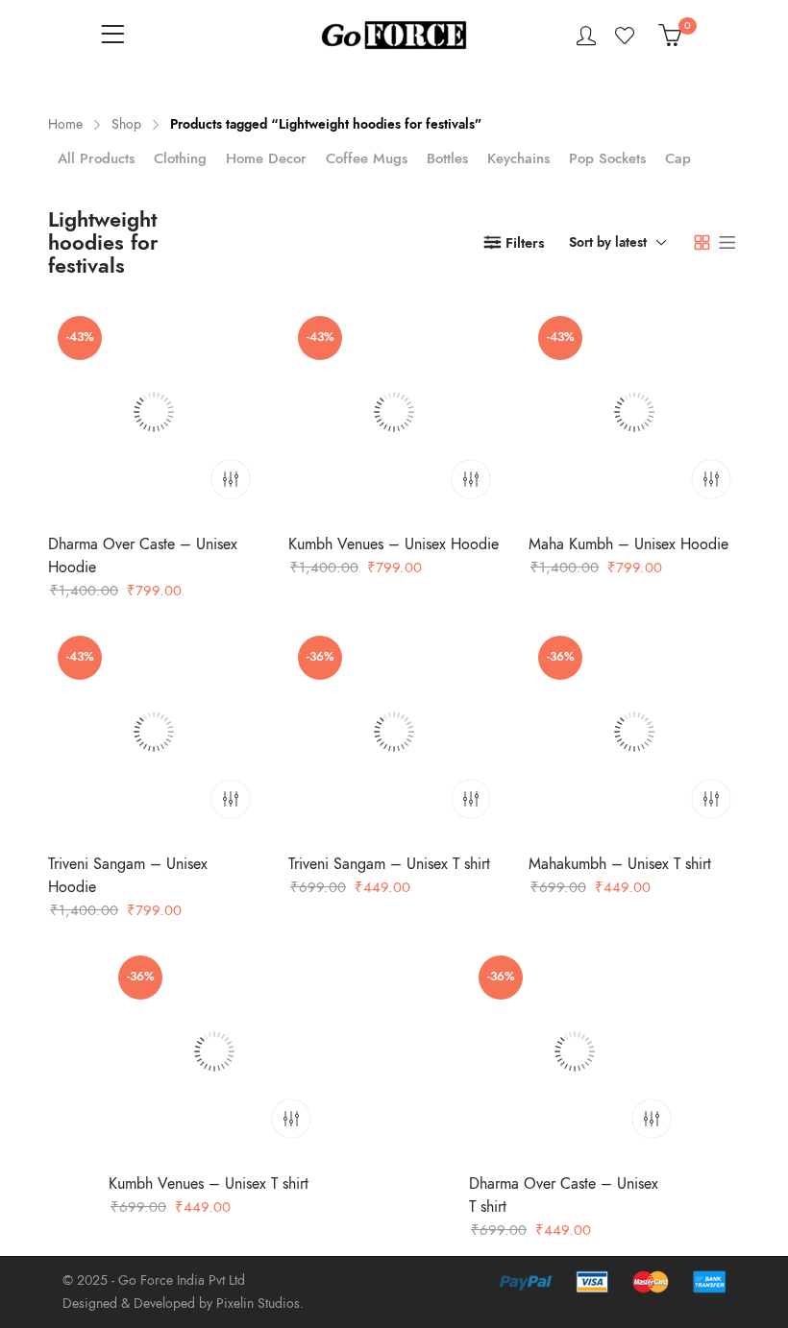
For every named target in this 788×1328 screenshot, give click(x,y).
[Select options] (230, 479)
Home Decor (266, 158)
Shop (126, 124)
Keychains (518, 158)
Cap (678, 158)
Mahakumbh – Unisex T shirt (620, 864)
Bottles (447, 158)
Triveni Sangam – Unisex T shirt (389, 864)
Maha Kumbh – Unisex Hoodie (628, 544)
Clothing (180, 158)
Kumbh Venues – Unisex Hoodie (393, 544)
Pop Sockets (607, 158)
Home (65, 124)
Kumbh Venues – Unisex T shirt (208, 1184)
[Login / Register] (586, 35)
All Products (96, 158)
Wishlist (627, 35)
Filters (525, 243)
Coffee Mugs (366, 158)
